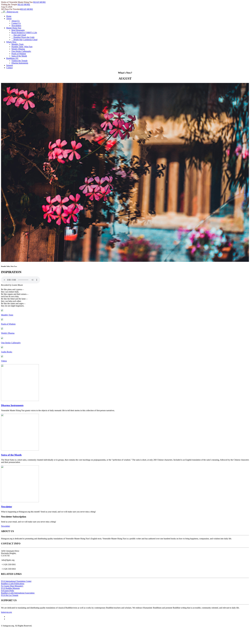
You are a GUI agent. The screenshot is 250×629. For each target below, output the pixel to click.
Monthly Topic (17, 44)
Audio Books (6, 352)
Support (9, 65)
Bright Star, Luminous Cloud (24, 39)
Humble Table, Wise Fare (21, 46)
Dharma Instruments (19, 63)
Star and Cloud (18, 35)
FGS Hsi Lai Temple (9, 595)
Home (8, 16)
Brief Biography (18, 30)
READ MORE (39, 2)
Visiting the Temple (19, 61)
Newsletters (16, 25)
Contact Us (16, 23)
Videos (4, 361)
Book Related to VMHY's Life (24, 32)
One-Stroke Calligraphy (21, 51)
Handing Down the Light (22, 37)
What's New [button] (11, 42)
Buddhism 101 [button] (12, 58)
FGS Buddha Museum (10, 588)
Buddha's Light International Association (18, 593)
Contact (9, 68)
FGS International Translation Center (16, 581)
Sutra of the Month (19, 56)
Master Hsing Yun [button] (13, 28)
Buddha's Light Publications (12, 583)
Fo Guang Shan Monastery (12, 586)
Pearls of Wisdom (18, 54)
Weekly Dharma (18, 49)
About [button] (8, 18)
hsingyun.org (6, 612)
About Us (15, 21)
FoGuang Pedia (7, 590)
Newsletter (6, 506)
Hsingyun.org (11, 12)
